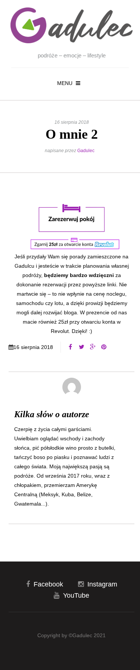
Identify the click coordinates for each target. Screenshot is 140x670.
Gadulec (85, 150)
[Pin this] (103, 347)
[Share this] (70, 347)
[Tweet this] (81, 347)
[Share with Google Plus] (92, 347)
